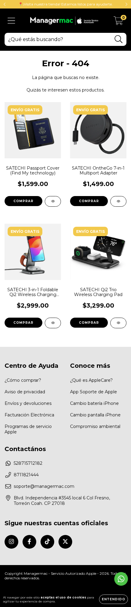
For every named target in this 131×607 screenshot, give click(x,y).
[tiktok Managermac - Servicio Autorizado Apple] (47, 542)
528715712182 (28, 463)
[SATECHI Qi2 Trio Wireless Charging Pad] (118, 323)
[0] (118, 22)
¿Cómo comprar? (23, 380)
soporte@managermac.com (44, 486)
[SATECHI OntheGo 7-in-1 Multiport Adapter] (118, 201)
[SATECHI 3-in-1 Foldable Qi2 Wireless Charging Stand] (53, 323)
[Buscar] (119, 39)
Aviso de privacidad (25, 392)
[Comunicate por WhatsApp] (121, 579)
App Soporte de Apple (93, 392)
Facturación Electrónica (29, 415)
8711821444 (26, 475)
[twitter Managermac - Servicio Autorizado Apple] (65, 542)
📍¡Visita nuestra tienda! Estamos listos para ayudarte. (65, 4)
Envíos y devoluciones (28, 403)
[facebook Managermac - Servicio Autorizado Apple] (29, 542)
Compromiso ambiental (95, 426)
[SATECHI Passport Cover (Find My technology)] (53, 201)
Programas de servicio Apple (28, 429)
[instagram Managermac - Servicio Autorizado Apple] (11, 542)
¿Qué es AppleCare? (91, 380)
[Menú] (11, 21)
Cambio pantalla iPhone (95, 415)
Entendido (113, 599)
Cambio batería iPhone (94, 403)
